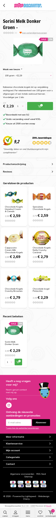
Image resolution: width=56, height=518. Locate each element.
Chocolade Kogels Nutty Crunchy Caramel (42, 250)
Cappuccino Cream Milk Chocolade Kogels (14, 250)
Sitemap (28, 476)
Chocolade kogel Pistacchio (41, 289)
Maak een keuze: (12, 69)
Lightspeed (30, 496)
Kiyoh (48, 506)
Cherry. (26, 499)
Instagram (9, 405)
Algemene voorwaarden (22, 474)
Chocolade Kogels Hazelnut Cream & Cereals (14, 209)
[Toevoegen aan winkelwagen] (18, 362)
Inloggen (15, 516)
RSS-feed (41, 474)
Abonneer (41, 422)
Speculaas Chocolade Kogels (42, 207)
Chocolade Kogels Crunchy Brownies (14, 289)
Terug (4, 5)
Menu (28, 516)
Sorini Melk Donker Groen (12, 343)
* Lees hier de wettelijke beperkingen (22, 428)
